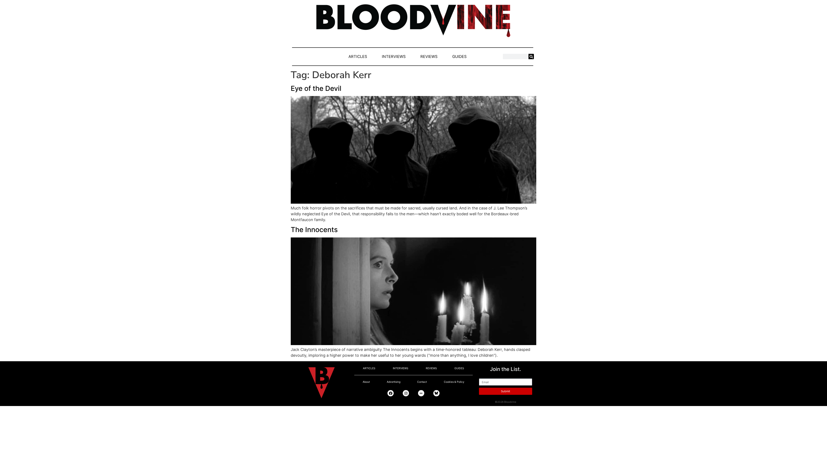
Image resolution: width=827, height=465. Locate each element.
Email (484, 376)
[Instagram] (406, 393)
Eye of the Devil (316, 88)
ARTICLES (357, 56)
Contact (422, 381)
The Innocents (314, 229)
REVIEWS (428, 56)
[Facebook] (390, 393)
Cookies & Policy (454, 381)
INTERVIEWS (394, 56)
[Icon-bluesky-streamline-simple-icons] (436, 393)
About (366, 381)
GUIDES (459, 56)
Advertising (393, 381)
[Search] (531, 56)
